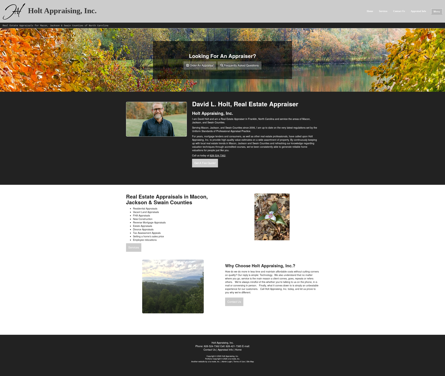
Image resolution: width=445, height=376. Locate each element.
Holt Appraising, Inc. (62, 11)
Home (370, 11)
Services (383, 11)
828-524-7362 (217, 155)
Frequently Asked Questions (241, 65)
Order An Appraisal (201, 65)
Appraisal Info (418, 11)
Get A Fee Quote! (205, 163)
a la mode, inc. (214, 361)
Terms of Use (239, 361)
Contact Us (399, 11)
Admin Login (227, 361)
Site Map (250, 361)
